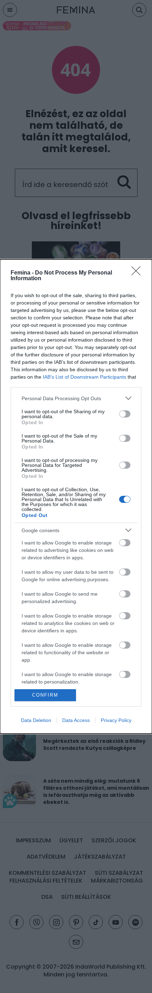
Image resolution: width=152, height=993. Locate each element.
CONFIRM (45, 695)
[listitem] (76, 398)
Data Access (76, 720)
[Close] (138, 273)
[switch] (124, 413)
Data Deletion (36, 720)
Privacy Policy (116, 720)
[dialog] (76, 496)
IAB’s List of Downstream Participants (84, 377)
